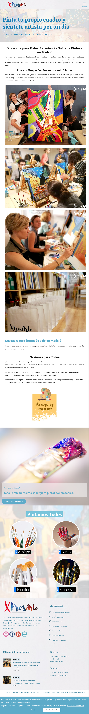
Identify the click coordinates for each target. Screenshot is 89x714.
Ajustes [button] (33, 710)
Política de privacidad (59, 693)
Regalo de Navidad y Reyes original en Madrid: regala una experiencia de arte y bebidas (26, 665)
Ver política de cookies (75, 706)
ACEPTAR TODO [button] (51, 710)
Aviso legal (47, 693)
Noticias (16, 660)
